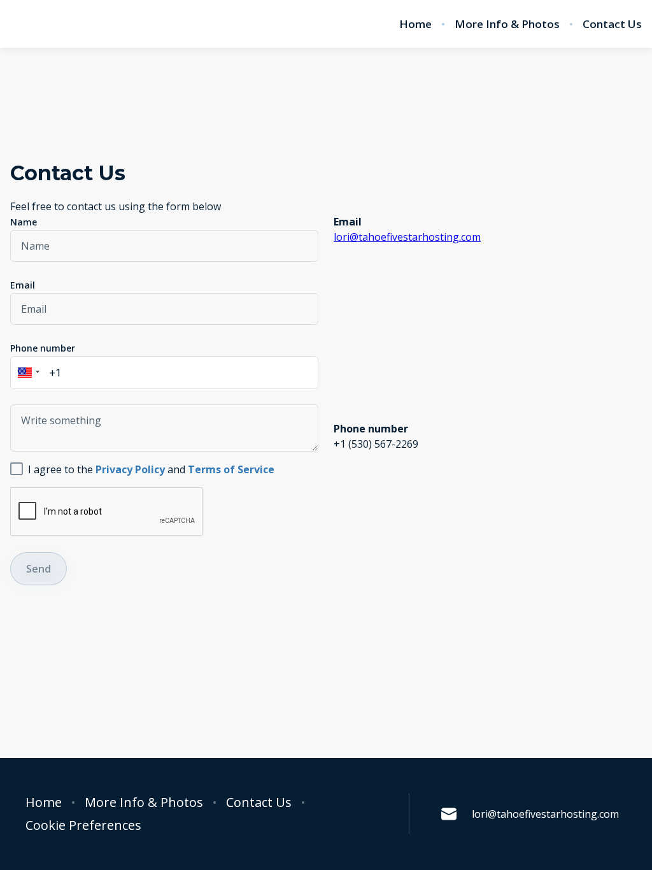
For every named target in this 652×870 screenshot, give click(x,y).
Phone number (42, 348)
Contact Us (612, 24)
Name (23, 222)
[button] (26, 372)
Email (22, 285)
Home (415, 24)
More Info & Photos (507, 24)
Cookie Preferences (83, 825)
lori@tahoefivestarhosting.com (407, 237)
